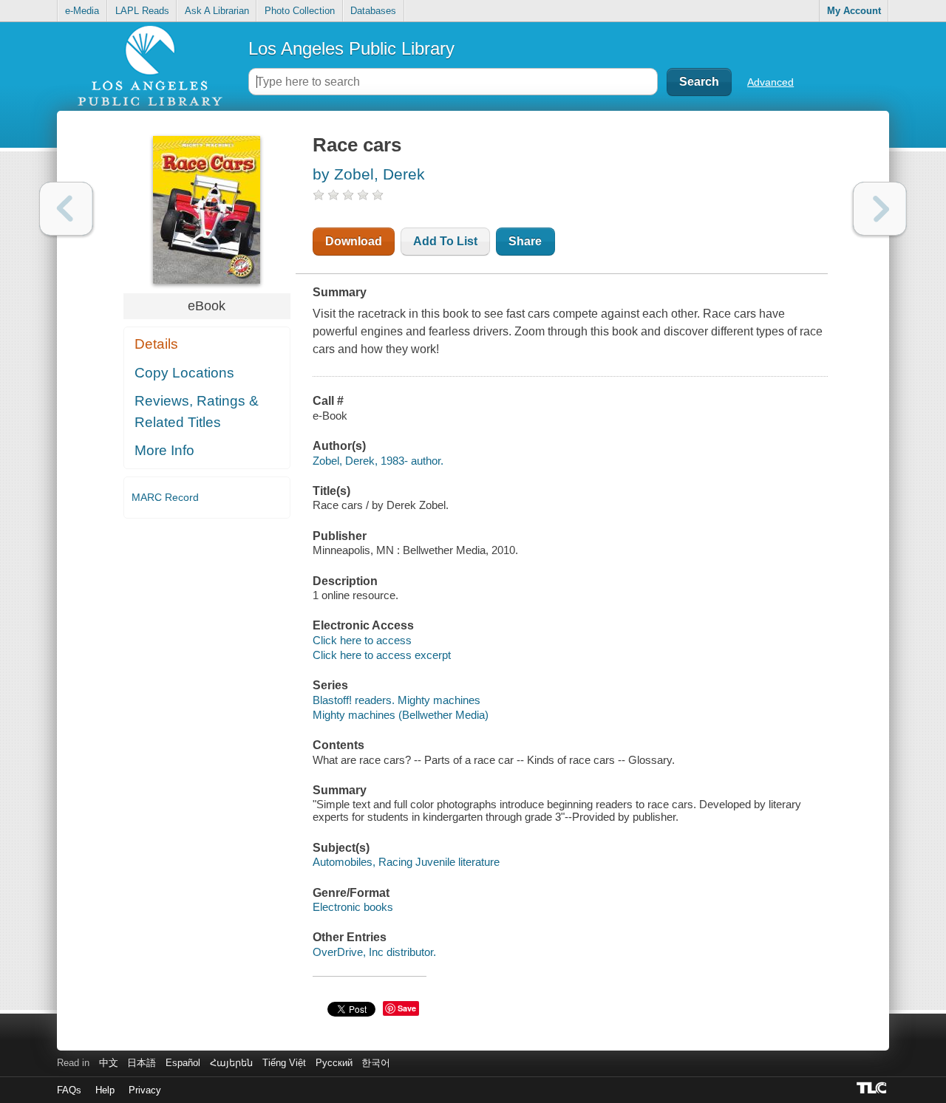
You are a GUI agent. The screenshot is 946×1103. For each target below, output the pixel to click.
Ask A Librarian (217, 10)
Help (105, 1090)
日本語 (141, 1062)
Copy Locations (184, 372)
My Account (854, 10)
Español (183, 1062)
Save (407, 1008)
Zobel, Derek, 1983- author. (378, 460)
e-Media (82, 10)
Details (156, 344)
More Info (164, 450)
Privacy (145, 1090)
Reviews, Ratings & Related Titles (197, 411)
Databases (373, 10)
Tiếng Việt (284, 1062)
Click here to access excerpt (382, 655)
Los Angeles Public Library (351, 48)
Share (525, 241)
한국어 (375, 1062)
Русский (334, 1062)
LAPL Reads (142, 10)
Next (880, 209)
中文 (108, 1062)
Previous (66, 209)
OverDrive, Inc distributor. (374, 952)
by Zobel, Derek (369, 173)
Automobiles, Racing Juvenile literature (406, 862)
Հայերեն (231, 1062)
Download (353, 241)
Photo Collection (300, 10)
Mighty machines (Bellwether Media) (401, 714)
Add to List (445, 241)
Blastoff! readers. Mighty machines (396, 700)
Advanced (770, 82)
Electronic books (353, 907)
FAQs (69, 1090)
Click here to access (362, 640)
